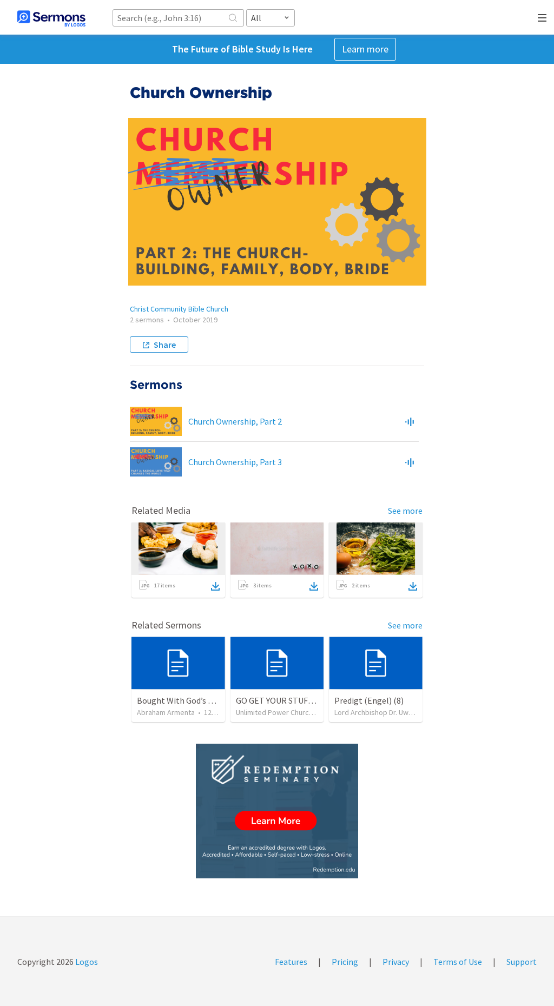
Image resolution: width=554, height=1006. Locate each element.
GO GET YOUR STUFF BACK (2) (291, 700)
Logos (86, 961)
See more (405, 510)
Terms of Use (457, 961)
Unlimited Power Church (274, 712)
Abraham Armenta (166, 712)
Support (521, 961)
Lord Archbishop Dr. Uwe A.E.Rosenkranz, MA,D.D (412, 712)
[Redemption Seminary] (277, 811)
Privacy (395, 961)
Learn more (365, 49)
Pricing (345, 961)
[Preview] (409, 421)
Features (291, 961)
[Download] (215, 586)
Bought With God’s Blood (183, 700)
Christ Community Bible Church (179, 309)
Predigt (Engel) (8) (369, 700)
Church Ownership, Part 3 (235, 461)
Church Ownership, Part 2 (235, 421)
